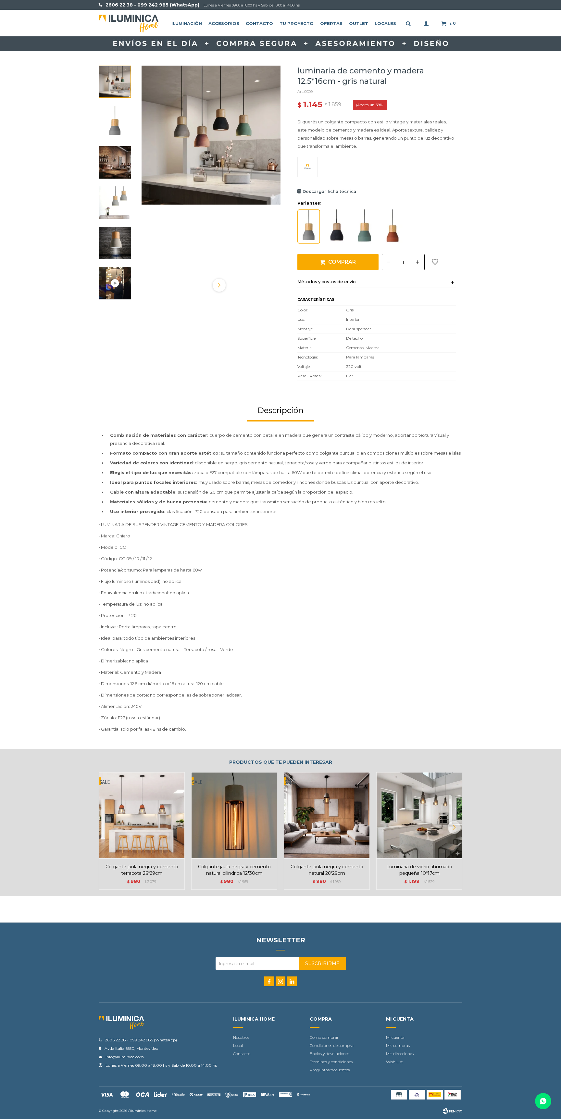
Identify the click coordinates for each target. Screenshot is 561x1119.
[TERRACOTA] (392, 226)
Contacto (259, 23)
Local (238, 1045)
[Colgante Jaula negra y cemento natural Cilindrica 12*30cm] (234, 815)
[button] (219, 285)
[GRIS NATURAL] (308, 226)
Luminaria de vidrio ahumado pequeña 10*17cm (419, 870)
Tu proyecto (297, 23)
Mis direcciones (400, 1053)
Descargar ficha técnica (329, 191)
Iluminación (186, 23)
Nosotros (241, 1037)
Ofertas (331, 23)
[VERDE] (364, 226)
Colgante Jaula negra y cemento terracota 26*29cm (142, 870)
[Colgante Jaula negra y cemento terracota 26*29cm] (142, 815)
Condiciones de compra (332, 1045)
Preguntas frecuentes (330, 1069)
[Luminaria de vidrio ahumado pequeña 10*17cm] (419, 815)
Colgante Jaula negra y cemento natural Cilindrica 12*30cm (234, 870)
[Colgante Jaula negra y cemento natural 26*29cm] (327, 815)
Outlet (358, 23)
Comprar (342, 262)
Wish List (394, 1061)
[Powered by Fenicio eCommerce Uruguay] (452, 1111)
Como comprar (324, 1037)
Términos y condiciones (331, 1061)
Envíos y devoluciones (329, 1053)
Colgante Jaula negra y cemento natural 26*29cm (327, 870)
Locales (385, 23)
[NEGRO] (336, 226)
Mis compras (398, 1045)
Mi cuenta (395, 1037)
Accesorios (223, 23)
